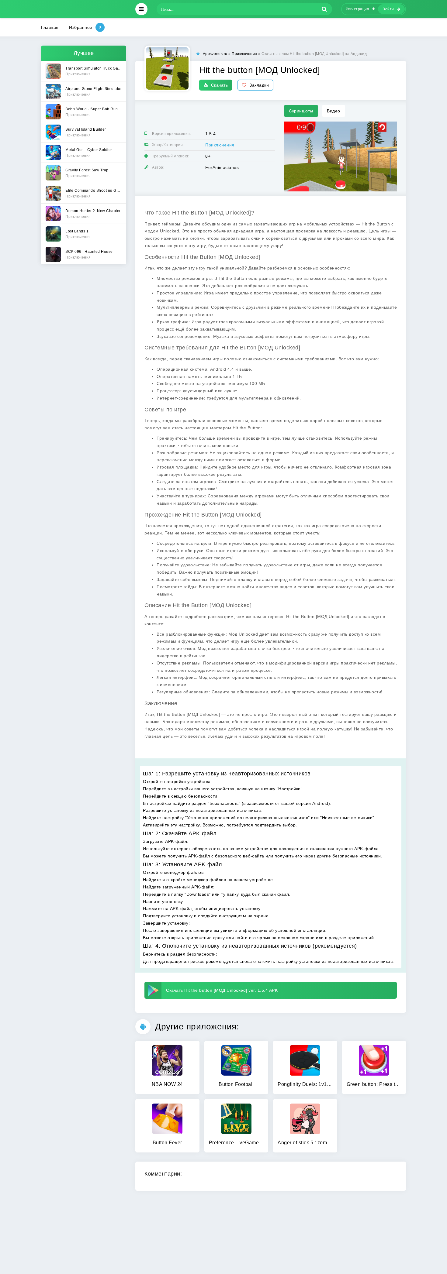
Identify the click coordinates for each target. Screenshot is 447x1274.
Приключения (219, 145)
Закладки (259, 85)
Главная (50, 27)
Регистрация (357, 9)
